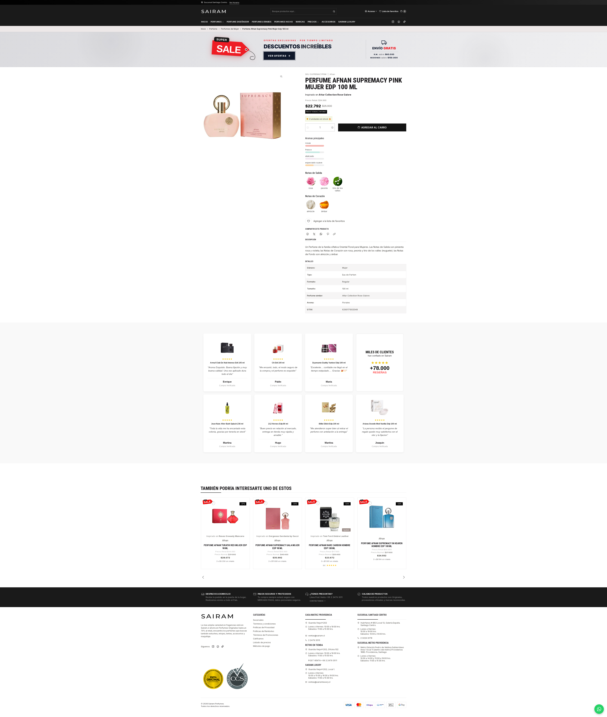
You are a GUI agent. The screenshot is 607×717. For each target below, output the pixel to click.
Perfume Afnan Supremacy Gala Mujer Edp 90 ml (277, 547)
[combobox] (303, 11)
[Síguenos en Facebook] (398, 22)
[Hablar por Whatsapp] (599, 709)
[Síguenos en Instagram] (393, 22)
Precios (312, 22)
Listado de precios (262, 642)
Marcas (300, 22)
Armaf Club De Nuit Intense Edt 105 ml (227, 363)
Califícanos (258, 638)
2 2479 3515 (314, 640)
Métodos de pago (261, 646)
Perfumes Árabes (261, 22)
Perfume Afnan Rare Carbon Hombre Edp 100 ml (329, 547)
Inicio (204, 22)
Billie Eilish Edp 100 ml (329, 424)
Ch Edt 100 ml (278, 363)
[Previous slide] (203, 577)
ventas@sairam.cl (316, 635)
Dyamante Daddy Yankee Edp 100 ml (329, 363)
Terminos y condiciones (264, 624)
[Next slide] (404, 577)
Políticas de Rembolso (263, 631)
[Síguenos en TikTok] (404, 22)
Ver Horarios (239, 2)
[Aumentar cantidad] (332, 127)
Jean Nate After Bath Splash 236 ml (227, 424)
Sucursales (258, 620)
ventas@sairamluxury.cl (319, 682)
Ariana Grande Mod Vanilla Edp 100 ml (380, 424)
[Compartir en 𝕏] (314, 234)
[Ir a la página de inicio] (213, 11)
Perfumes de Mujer (230, 29)
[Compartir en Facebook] (307, 234)
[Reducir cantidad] (307, 127)
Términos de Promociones (265, 635)
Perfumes (216, 22)
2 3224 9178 (366, 638)
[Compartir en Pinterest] (327, 234)
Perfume (213, 29)
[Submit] (334, 11)
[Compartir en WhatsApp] (321, 234)
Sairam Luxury (346, 22)
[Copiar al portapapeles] (334, 234)
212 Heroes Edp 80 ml (278, 424)
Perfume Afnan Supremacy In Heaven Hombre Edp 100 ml (381, 545)
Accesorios (328, 22)
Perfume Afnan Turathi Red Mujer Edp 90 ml (225, 547)
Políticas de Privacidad (263, 627)
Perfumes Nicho (283, 22)
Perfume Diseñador (238, 22)
